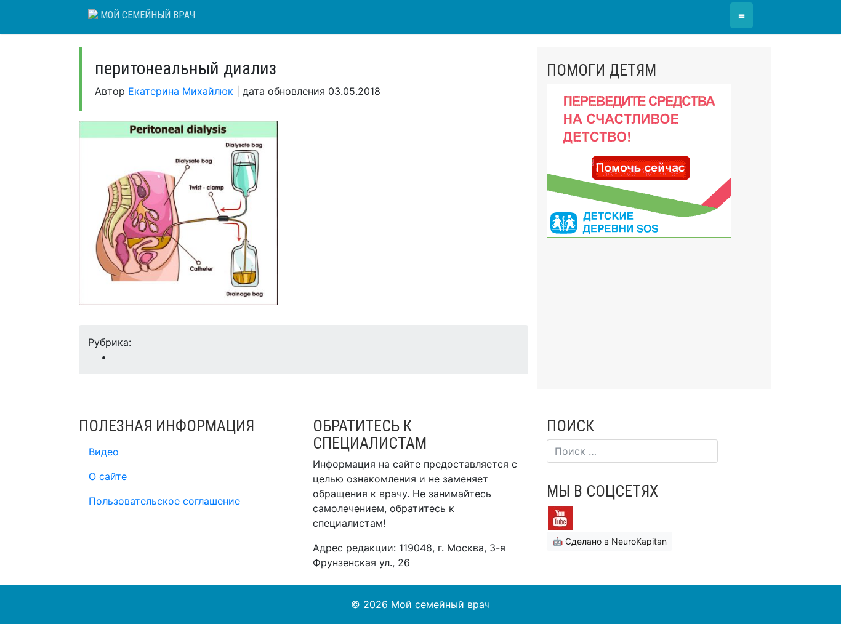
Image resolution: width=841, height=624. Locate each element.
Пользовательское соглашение (164, 501)
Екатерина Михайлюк (180, 91)
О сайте (108, 476)
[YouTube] (560, 517)
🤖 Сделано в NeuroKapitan (609, 541)
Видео (104, 452)
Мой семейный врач (146, 15)
